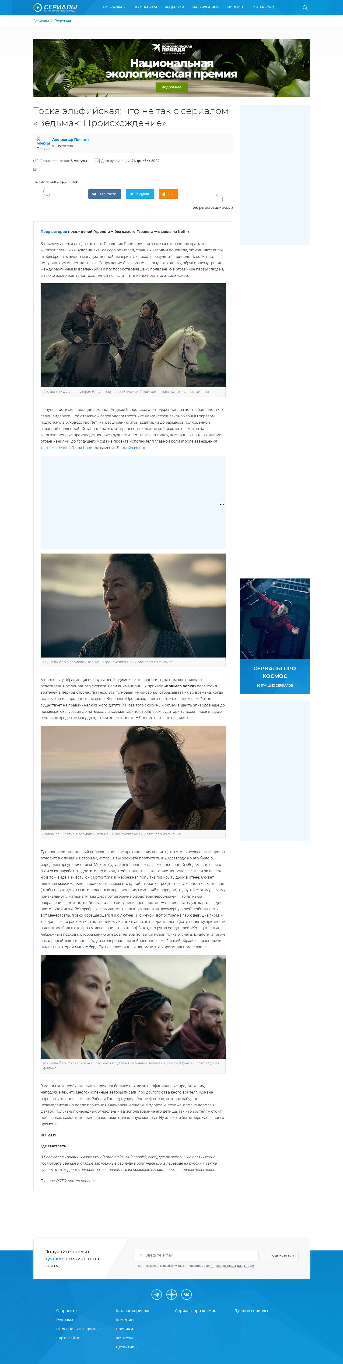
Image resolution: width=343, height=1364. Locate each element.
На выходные (205, 7)
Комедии (125, 1320)
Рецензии (174, 7)
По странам (145, 7)
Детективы (126, 1347)
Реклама (64, 1320)
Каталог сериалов (133, 1311)
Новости (236, 7)
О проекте (66, 1311)
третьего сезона (56, 447)
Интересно (263, 7)
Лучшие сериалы (251, 1311)
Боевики (124, 1329)
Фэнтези (124, 1338)
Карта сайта (67, 1338)
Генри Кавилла (85, 447)
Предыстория (54, 231)
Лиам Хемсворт (131, 447)
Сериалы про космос (195, 1311)
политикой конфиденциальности (230, 1265)
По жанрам (114, 7)
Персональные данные (79, 1329)
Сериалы (41, 21)
